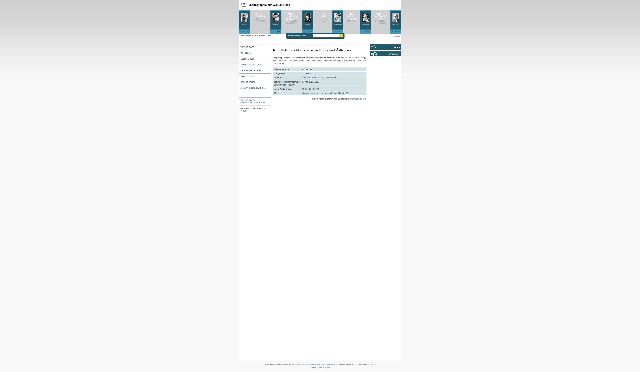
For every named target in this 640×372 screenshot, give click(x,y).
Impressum (314, 367)
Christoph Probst (250, 70)
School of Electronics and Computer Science (323, 364)
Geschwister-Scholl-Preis (252, 109)
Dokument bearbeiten (356, 99)
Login (397, 36)
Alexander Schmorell (253, 88)
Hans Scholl (247, 76)
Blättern (262, 35)
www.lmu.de (246, 35)
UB (255, 35)
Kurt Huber (306, 73)
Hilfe (269, 35)
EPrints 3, (292, 364)
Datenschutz (325, 367)
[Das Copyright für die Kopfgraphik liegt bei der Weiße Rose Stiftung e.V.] (320, 21)
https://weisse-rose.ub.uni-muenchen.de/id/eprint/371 (326, 93)
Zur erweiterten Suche (297, 36)
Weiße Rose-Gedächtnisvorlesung (253, 101)
